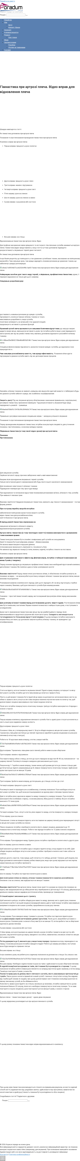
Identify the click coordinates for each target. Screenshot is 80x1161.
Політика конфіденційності (19, 1154)
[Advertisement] (40, 67)
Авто (10, 25)
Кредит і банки (14, 27)
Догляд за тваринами (16, 47)
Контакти (4, 1154)
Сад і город (12, 37)
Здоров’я (7, 30)
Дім (5, 22)
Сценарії (7, 50)
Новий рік (8, 20)
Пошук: (3, 15)
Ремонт (7, 35)
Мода (6, 40)
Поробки (11, 45)
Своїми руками (10, 42)
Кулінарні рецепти (11, 32)
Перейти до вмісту (7, 1)
